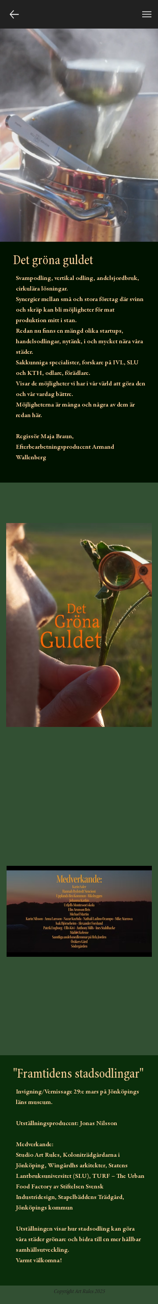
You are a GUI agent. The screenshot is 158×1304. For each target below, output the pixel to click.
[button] (146, 14)
